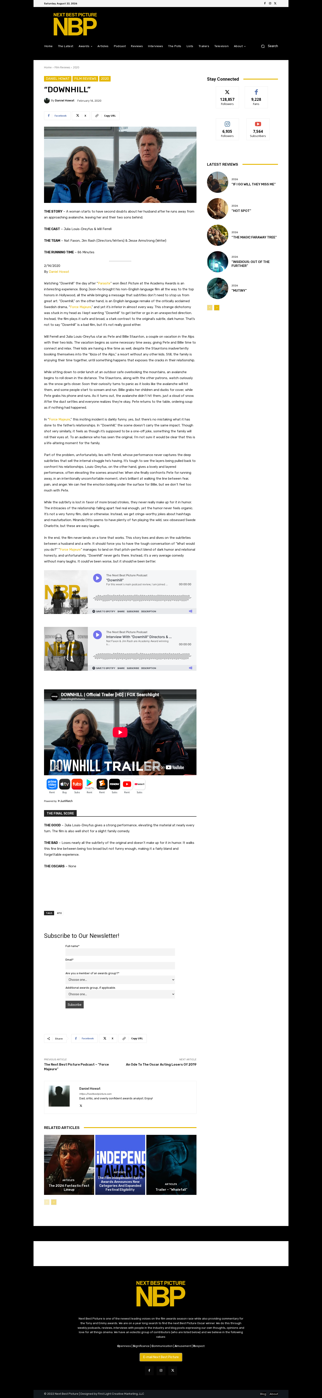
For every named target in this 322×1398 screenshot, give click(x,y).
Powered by (50, 801)
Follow (227, 89)
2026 (235, 179)
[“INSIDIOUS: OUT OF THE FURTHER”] (217, 261)
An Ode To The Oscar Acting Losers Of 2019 (161, 1064)
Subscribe (258, 121)
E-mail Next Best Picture (161, 1357)
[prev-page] (47, 1202)
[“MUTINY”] (217, 288)
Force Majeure (80, 307)
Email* (69, 959)
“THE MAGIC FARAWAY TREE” (254, 237)
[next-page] (54, 1202)
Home (48, 67)
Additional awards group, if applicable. (90, 987)
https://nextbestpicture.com (95, 1094)
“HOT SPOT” (241, 211)
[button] (268, 46)
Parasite (104, 283)
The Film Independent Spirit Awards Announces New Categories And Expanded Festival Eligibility (120, 1184)
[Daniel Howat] (47, 100)
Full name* (72, 946)
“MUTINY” (239, 291)
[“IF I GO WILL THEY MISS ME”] (217, 182)
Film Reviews (62, 67)
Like (256, 89)
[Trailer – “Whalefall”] (171, 1165)
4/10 (59, 913)
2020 (76, 67)
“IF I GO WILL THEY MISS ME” (254, 184)
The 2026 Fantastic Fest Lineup (69, 1188)
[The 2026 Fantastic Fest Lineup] (69, 1165)
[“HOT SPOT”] (217, 208)
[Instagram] (270, 3)
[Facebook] (264, 3)
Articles (68, 1180)
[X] (275, 3)
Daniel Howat (58, 79)
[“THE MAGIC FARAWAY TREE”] (217, 235)
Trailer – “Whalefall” (172, 1190)
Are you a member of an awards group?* (92, 973)
